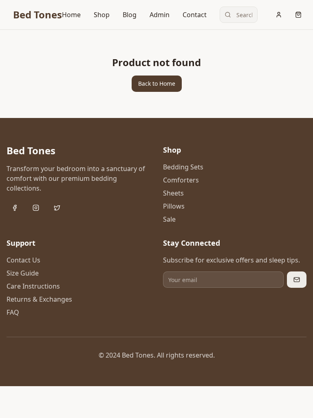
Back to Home (156, 83)
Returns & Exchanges (39, 299)
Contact (195, 14)
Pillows (174, 206)
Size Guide (23, 273)
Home (71, 14)
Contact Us (23, 260)
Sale (169, 219)
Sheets (173, 193)
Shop (102, 14)
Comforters (181, 180)
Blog (130, 14)
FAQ (13, 312)
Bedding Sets (183, 166)
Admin (160, 14)
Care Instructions (33, 286)
